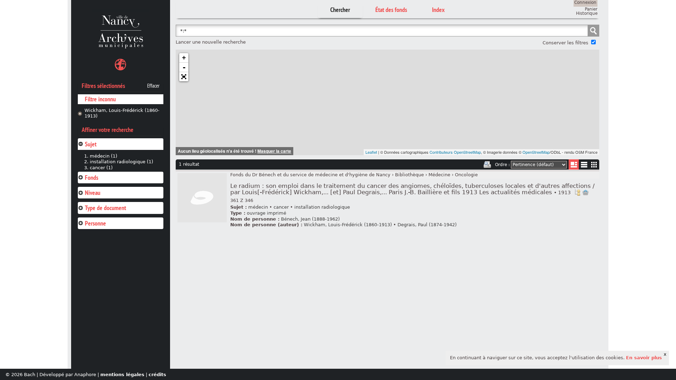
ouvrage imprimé (266, 213)
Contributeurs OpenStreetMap (455, 152)
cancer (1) (101, 167)
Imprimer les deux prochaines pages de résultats (487, 164)
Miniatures (594, 164)
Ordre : (502, 164)
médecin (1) (103, 156)
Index (438, 10)
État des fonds (391, 10)
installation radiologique (322, 207)
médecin (258, 207)
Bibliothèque (409, 174)
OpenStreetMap (536, 152)
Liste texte (584, 166)
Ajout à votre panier (585, 192)
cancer (281, 207)
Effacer (153, 86)
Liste (574, 164)
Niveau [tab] (92, 193)
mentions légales (122, 374)
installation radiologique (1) (121, 161)
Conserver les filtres (565, 42)
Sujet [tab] (90, 144)
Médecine (439, 174)
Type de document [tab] (105, 208)
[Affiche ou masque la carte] (120, 65)
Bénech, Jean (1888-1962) (310, 219)
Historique (586, 13)
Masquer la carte (274, 151)
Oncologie (466, 174)
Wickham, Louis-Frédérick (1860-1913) (121, 113)
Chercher (340, 10)
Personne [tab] (95, 223)
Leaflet (371, 152)
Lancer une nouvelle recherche (211, 42)
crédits (157, 374)
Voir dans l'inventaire (577, 192)
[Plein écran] (183, 76)
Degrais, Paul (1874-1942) (427, 224)
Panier (591, 9)
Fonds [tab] (91, 177)
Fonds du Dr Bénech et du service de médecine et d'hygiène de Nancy (310, 174)
